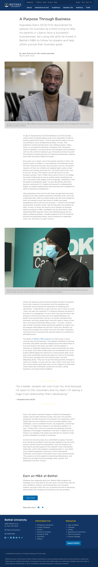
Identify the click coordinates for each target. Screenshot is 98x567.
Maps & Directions (13, 530)
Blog (55, 2)
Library (70, 530)
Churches (40, 536)
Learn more (30, 498)
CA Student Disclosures (29, 553)
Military (39, 539)
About (29, 7)
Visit (83, 2)
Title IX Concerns (74, 534)
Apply (78, 2)
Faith (88, 7)
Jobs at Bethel (73, 525)
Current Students (43, 527)
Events (50, 2)
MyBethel (30, 2)
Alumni (39, 530)
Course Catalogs (74, 536)
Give (87, 2)
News (45, 2)
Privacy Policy (41, 553)
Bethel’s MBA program (42, 339)
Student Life (68, 7)
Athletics (79, 7)
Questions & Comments (76, 532)
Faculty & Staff (42, 534)
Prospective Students (45, 525)
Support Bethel (73, 543)
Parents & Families (44, 532)
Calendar (71, 527)
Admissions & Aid (42, 7)
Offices (39, 2)
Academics (56, 7)
